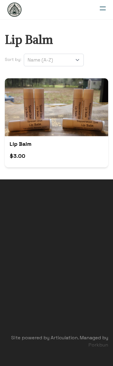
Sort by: (13, 59)
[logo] (14, 9)
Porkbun (98, 345)
